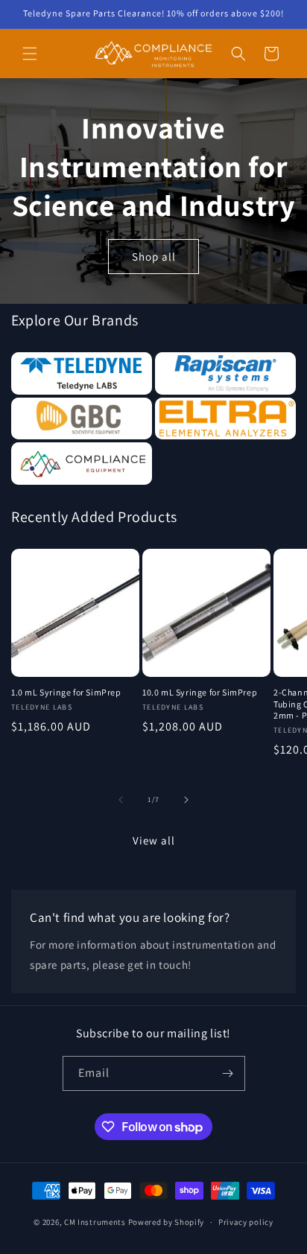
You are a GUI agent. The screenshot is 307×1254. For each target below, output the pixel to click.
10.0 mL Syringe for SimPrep (199, 692)
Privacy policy (245, 1222)
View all (154, 840)
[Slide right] (186, 799)
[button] (29, 53)
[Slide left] (120, 799)
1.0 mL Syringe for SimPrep (66, 692)
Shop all (154, 256)
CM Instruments (95, 1222)
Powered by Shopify (166, 1222)
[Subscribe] (228, 1073)
